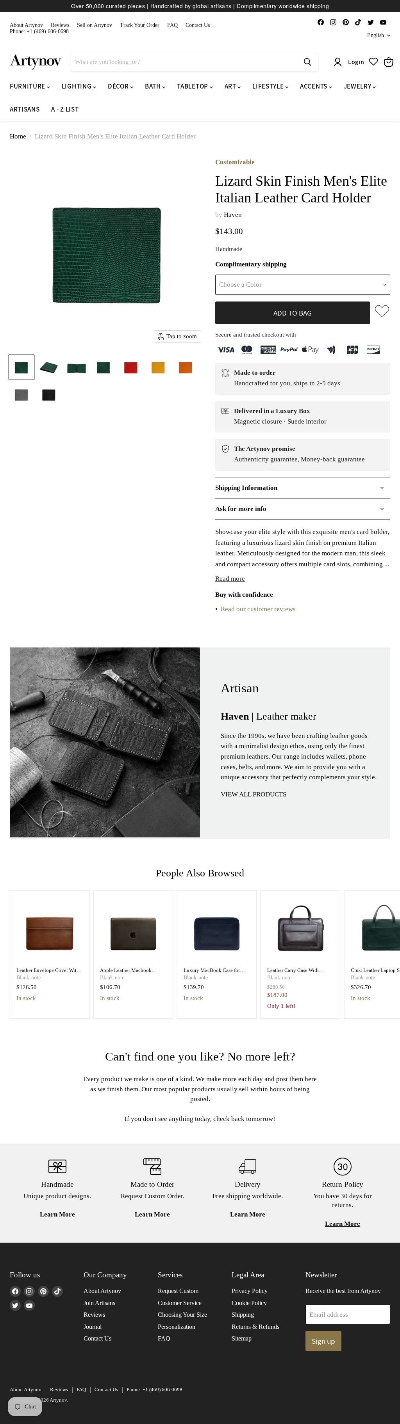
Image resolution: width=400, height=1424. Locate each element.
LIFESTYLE (268, 86)
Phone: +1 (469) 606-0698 (39, 31)
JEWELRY (358, 86)
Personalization (176, 1326)
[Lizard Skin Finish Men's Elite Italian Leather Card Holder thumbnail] (48, 367)
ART (231, 86)
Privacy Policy (250, 1290)
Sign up (323, 1341)
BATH (153, 86)
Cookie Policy (249, 1303)
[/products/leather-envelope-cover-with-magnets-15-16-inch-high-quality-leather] (49, 930)
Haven (233, 214)
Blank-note (28, 978)
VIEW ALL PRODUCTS (253, 794)
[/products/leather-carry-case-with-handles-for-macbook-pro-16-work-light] (300, 930)
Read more (230, 578)
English (375, 35)
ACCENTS (314, 86)
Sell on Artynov (94, 25)
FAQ (172, 25)
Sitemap (242, 1338)
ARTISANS (24, 109)
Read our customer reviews (258, 609)
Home (18, 136)
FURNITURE (28, 86)
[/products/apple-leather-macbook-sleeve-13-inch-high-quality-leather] (133, 930)
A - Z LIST (65, 109)
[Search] (307, 62)
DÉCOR (119, 86)
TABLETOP (193, 86)
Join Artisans (99, 1303)
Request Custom (178, 1290)
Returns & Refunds (255, 1326)
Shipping (243, 1314)
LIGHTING (77, 86)
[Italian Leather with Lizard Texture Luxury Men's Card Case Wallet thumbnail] (21, 367)
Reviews (60, 25)
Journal (93, 1326)
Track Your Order (139, 25)
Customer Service (180, 1303)
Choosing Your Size (182, 1314)
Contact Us (198, 25)
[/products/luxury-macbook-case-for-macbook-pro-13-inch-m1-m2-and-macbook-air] (217, 930)
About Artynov (26, 25)
